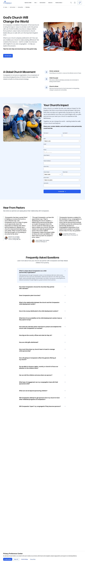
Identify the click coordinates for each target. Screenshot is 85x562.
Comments (46, 183)
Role (44, 138)
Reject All (16, 559)
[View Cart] (74, 2)
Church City (46, 166)
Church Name (46, 155)
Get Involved (12, 7)
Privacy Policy (33, 559)
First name (46, 133)
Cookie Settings (24, 559)
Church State (46, 172)
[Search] (71, 2)
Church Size (46, 177)
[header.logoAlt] (7, 3)
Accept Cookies (7, 559)
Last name (65, 133)
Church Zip (65, 172)
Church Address (47, 160)
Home (6, 7)
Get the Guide (8, 55)
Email (45, 144)
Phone (45, 149)
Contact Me (61, 191)
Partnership (20, 7)
